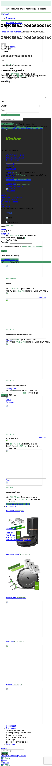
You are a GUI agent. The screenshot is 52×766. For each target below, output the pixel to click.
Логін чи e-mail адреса (12, 238)
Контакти (5, 206)
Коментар (6, 81)
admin (13, 47)
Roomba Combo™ (18, 554)
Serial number (14, 32)
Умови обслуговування (11, 197)
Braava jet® (16, 598)
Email (4, 106)
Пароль (5, 242)
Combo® (18, 184)
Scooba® (15, 641)
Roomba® (14, 23)
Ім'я (3, 101)
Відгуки (4, 195)
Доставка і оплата (9, 202)
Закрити (5, 229)
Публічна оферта (9, 199)
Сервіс (4, 204)
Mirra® (14, 685)
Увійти (4, 251)
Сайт (3, 110)
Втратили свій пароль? (32, 247)
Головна (4, 32)
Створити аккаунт (10, 259)
